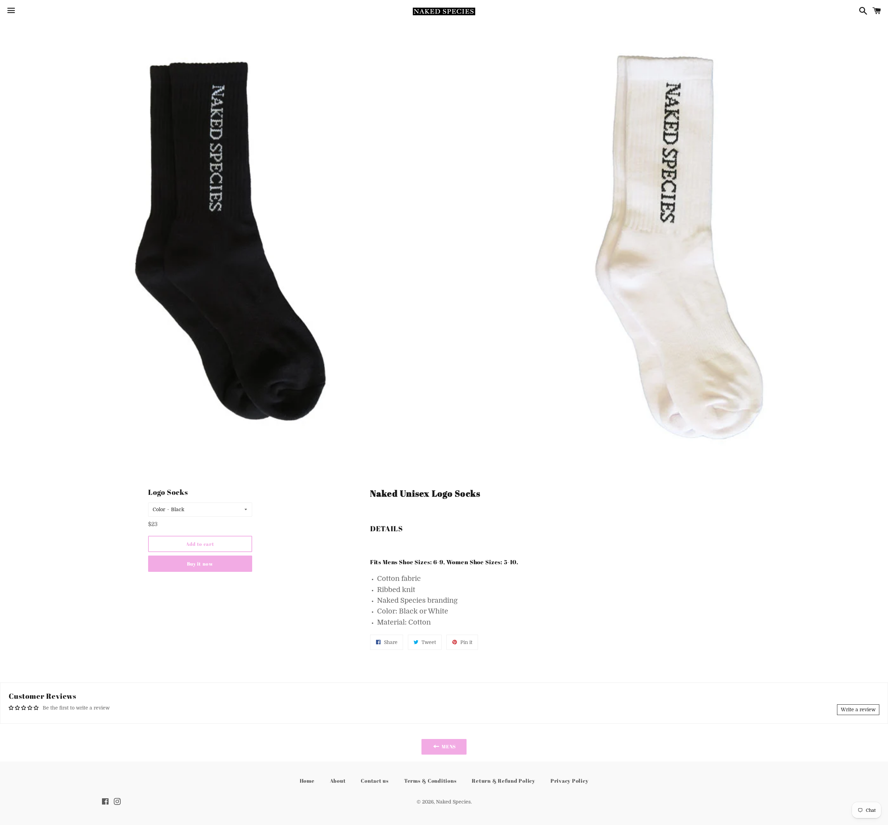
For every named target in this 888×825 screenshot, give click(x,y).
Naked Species (453, 802)
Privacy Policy (569, 780)
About (338, 780)
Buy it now (200, 563)
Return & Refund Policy (503, 780)
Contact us (375, 780)
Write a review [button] (858, 709)
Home (307, 780)
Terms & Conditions (430, 780)
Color (159, 509)
